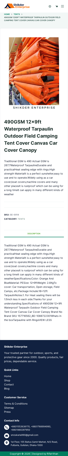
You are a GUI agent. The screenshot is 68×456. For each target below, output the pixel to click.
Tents (21, 219)
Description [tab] (34, 233)
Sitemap (9, 407)
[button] (6, 333)
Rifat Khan (52, 453)
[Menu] (62, 6)
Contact (9, 384)
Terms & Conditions (16, 403)
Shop (7, 380)
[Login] (50, 6)
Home (7, 376)
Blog (6, 388)
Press (7, 411)
